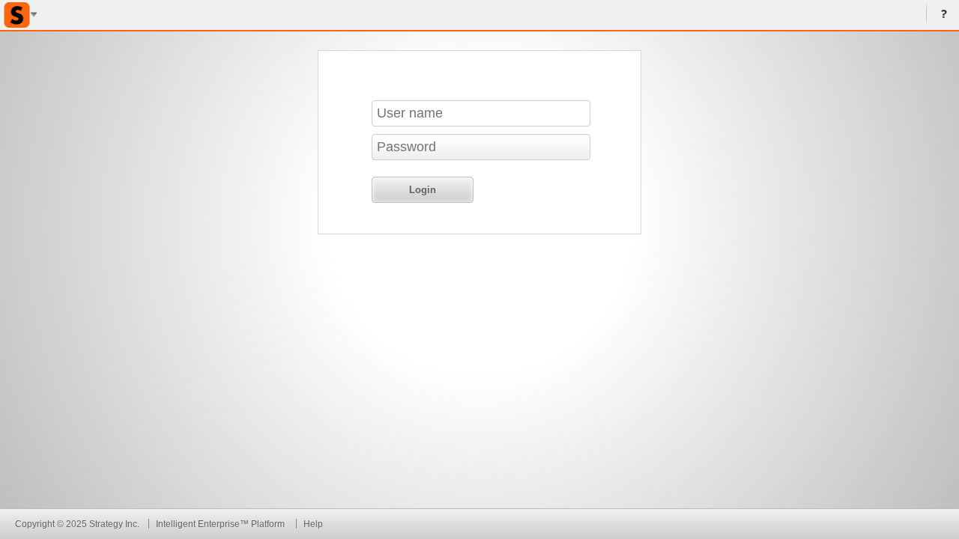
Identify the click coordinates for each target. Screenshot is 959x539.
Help (941, 15)
